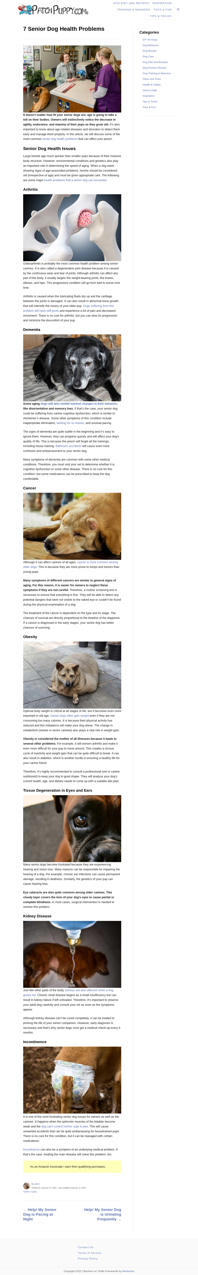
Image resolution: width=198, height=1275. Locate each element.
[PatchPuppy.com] (55, 9)
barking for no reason (70, 423)
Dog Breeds (150, 50)
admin (37, 1184)
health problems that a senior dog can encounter (75, 180)
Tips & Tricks (150, 101)
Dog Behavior (151, 45)
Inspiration (149, 95)
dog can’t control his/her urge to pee (64, 1126)
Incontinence (31, 1149)
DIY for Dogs (150, 39)
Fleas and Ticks (152, 79)
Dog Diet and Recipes (155, 62)
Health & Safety (30, 1192)
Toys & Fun (149, 107)
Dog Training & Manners (157, 73)
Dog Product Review (154, 67)
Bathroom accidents (68, 446)
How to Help (150, 90)
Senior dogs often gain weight (69, 715)
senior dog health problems (59, 139)
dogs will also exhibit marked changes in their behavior (79, 403)
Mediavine (128, 1271)
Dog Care (148, 56)
